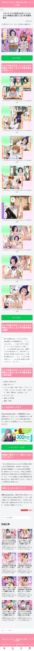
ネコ (12, 395)
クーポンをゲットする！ (17, 447)
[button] (30, 518)
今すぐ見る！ (17, 58)
